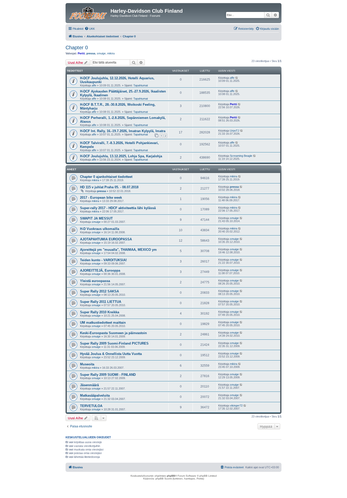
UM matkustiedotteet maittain (103, 322)
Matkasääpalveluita (95, 395)
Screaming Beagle (241, 155)
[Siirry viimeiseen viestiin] (237, 77)
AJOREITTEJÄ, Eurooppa (100, 270)
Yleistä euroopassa (95, 281)
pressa (90, 53)
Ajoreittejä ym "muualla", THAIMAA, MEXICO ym (118, 250)
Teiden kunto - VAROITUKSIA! (103, 260)
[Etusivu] (89, 12)
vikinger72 (236, 405)
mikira (111, 53)
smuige (101, 53)
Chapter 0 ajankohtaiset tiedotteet (106, 177)
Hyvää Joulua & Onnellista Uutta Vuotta (111, 354)
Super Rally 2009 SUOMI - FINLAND (108, 375)
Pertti (81, 53)
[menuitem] (90, 29)
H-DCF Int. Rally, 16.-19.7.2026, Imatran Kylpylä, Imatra (122, 131)
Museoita (87, 364)
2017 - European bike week (101, 197)
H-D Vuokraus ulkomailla (99, 229)
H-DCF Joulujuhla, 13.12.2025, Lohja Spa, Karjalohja (121, 156)
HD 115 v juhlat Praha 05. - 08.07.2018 (109, 187)
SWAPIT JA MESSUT (96, 218)
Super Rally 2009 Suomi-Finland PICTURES (114, 343)
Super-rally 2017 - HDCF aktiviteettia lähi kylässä (118, 208)
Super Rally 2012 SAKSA (99, 291)
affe (94, 85)
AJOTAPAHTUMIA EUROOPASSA (106, 239)
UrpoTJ (234, 130)
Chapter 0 (77, 47)
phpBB (171, 475)
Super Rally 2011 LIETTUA (100, 302)
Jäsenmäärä (89, 385)
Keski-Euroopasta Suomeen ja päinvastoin (113, 333)
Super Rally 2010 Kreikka (99, 312)
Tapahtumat (140, 85)
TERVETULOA (91, 406)
